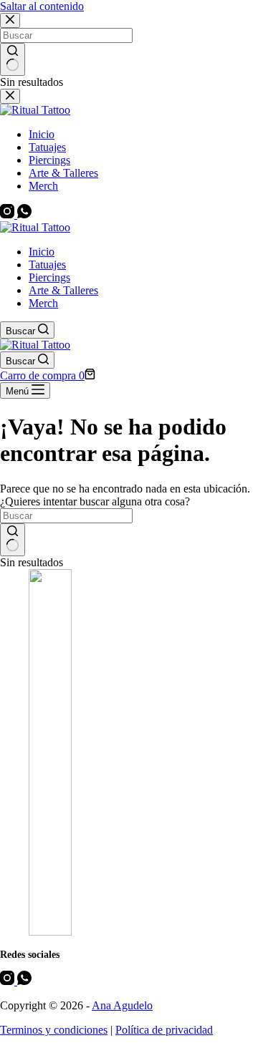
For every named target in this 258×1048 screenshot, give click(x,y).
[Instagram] (8, 981)
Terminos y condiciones (54, 1030)
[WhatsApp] (24, 981)
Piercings (49, 277)
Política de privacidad (164, 1030)
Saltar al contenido (42, 6)
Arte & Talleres (63, 290)
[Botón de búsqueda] (12, 539)
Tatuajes (47, 264)
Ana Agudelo (122, 1005)
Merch (43, 303)
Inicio (41, 252)
